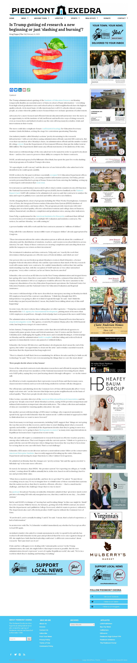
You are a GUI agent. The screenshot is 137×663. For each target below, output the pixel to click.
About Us (43, 624)
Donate (107, 18)
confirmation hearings (51, 129)
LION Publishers (106, 624)
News (23, 18)
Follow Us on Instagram (111, 607)
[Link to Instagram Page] (20, 653)
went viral (40, 183)
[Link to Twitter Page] (16, 653)
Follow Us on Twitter (111, 602)
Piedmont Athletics (107, 640)
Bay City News (105, 627)
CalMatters (104, 630)
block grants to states (48, 430)
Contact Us (43, 630)
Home (11, 18)
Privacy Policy (44, 640)
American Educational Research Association (60, 399)
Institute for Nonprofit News (117, 660)
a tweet (20, 144)
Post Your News (45, 636)
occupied (53, 175)
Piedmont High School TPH (110, 636)
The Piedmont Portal (108, 643)
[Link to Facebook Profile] (11, 653)
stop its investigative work (20, 322)
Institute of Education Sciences (57, 100)
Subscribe (43, 633)
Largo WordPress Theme (91, 660)
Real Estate (91, 18)
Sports (74, 18)
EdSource (103, 633)
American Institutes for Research (50, 216)
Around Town (40, 18)
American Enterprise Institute (21, 453)
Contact (122, 18)
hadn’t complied (45, 337)
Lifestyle (59, 18)
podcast (16, 492)
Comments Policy (46, 646)
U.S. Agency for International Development (40, 311)
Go (29, 639)
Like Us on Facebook (111, 597)
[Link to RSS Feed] (24, 653)
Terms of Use (44, 643)
